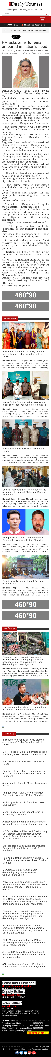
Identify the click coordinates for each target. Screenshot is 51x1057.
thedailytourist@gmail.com (21, 1031)
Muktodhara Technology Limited (34, 1049)
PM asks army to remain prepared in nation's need (28, 30)
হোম (5, 30)
